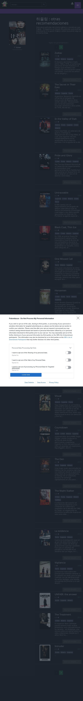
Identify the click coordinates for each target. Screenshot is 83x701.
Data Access (41, 382)
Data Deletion (29, 382)
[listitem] (41, 348)
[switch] (68, 352)
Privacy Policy (53, 382)
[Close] (79, 319)
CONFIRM (26, 375)
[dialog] (41, 350)
